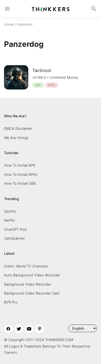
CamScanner (14, 238)
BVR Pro (11, 302)
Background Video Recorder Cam (32, 293)
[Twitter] (19, 329)
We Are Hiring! (16, 137)
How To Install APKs (20, 174)
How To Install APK (19, 165)
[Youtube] (29, 329)
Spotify (10, 211)
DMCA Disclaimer (18, 128)
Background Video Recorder (27, 284)
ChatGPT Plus (15, 229)
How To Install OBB (20, 183)
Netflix (9, 220)
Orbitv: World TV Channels (26, 266)
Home (9, 24)
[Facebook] (8, 329)
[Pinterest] (39, 329)
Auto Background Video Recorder (32, 275)
